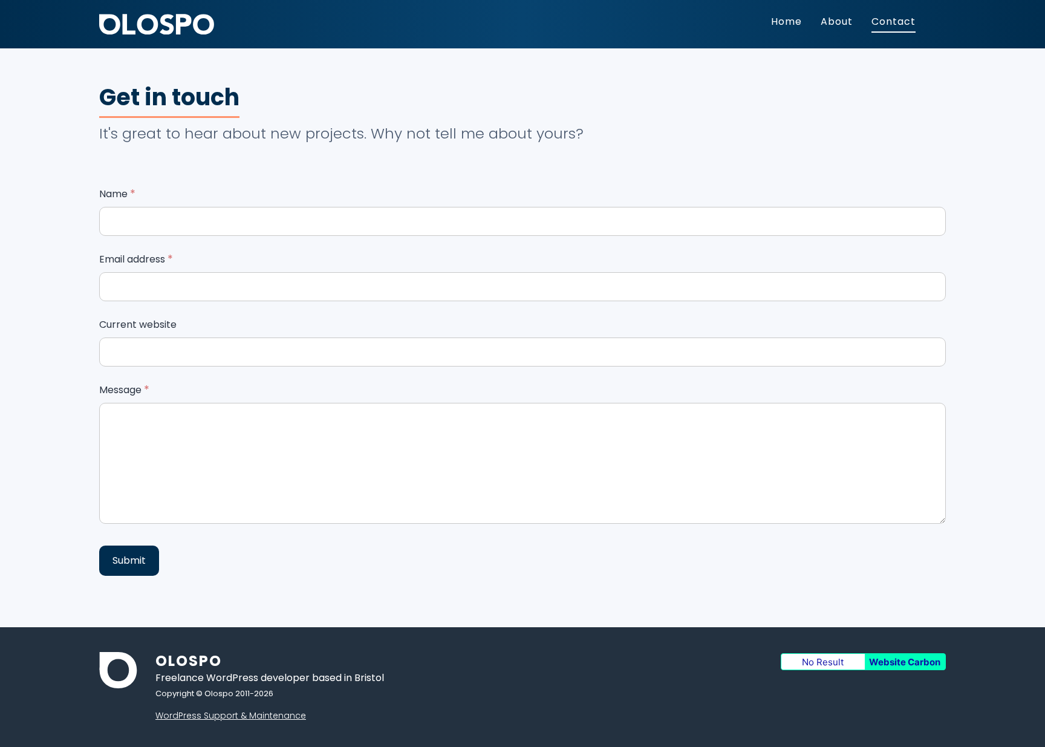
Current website (138, 324)
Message (124, 390)
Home (786, 21)
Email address (136, 259)
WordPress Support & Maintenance (230, 715)
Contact (893, 21)
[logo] (156, 31)
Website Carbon (904, 662)
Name (117, 194)
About (837, 21)
